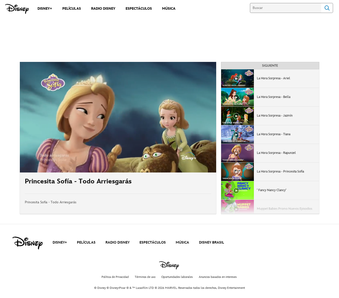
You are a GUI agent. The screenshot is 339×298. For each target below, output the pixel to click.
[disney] (27, 243)
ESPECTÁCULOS (152, 242)
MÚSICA (182, 242)
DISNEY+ (60, 242)
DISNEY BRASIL (211, 242)
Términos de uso (145, 277)
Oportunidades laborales (177, 277)
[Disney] (17, 9)
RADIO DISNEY (117, 242)
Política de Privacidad (115, 277)
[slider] (118, 159)
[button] (54, 165)
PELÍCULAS (86, 242)
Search (327, 8)
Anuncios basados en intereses (218, 277)
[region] (118, 117)
